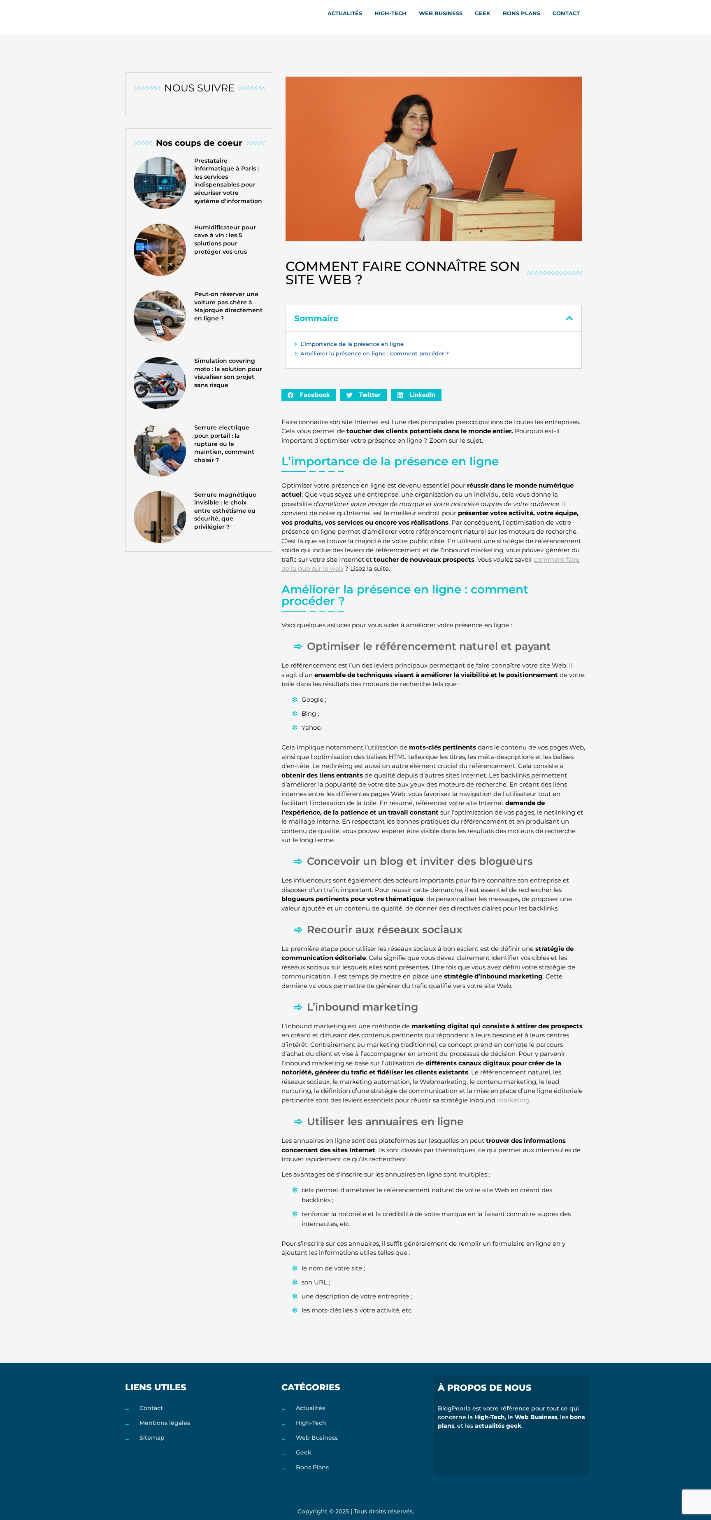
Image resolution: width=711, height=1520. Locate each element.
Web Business (440, 13)
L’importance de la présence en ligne (352, 344)
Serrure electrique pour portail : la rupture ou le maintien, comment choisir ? (224, 443)
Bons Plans (521, 13)
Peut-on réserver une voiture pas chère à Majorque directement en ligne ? (228, 306)
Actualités (345, 13)
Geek (482, 13)
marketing (513, 1100)
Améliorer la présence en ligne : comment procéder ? (374, 353)
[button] (569, 318)
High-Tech (390, 13)
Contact (566, 13)
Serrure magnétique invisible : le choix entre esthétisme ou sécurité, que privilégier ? (225, 510)
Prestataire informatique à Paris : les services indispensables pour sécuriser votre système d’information (228, 181)
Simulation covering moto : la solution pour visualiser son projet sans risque (228, 373)
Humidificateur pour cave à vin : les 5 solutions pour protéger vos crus (225, 239)
